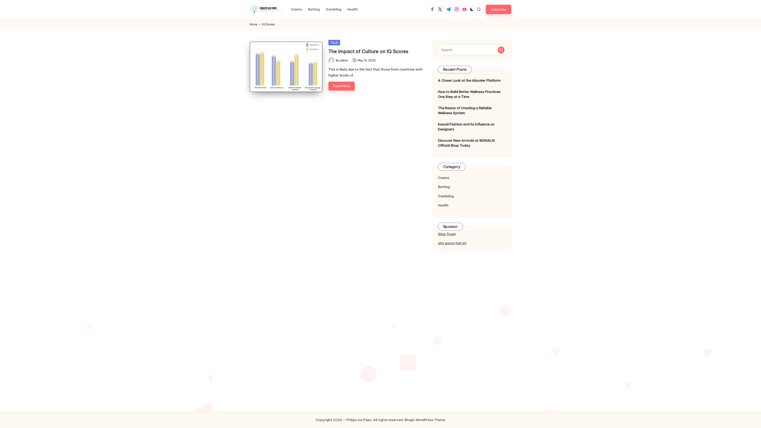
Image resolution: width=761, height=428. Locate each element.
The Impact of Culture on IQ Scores (368, 51)
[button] (498, 9)
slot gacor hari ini (452, 243)
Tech (334, 43)
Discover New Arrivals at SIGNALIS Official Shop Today (466, 143)
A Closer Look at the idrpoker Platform (469, 80)
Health (443, 205)
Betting (444, 187)
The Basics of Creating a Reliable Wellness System (465, 110)
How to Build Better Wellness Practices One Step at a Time (469, 94)
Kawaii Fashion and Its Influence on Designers (466, 127)
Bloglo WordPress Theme (424, 420)
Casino (443, 178)
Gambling (446, 196)
